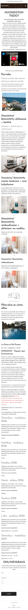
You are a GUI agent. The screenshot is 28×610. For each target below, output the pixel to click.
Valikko (25, 5)
